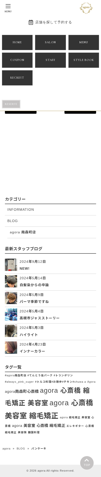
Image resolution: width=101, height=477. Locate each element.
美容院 (22, 432)
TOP (87, 464)
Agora (91, 381)
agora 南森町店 (23, 232)
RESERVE (11, 104)
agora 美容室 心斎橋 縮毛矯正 (38, 425)
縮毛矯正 (11, 432)
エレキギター (75, 425)
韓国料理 (34, 432)
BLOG (12, 221)
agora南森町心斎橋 (22, 391)
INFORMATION (20, 209)
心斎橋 (89, 425)
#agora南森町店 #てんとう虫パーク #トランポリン (39, 375)
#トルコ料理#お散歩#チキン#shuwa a (60, 381)
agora (6, 448)
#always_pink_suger (19, 381)
